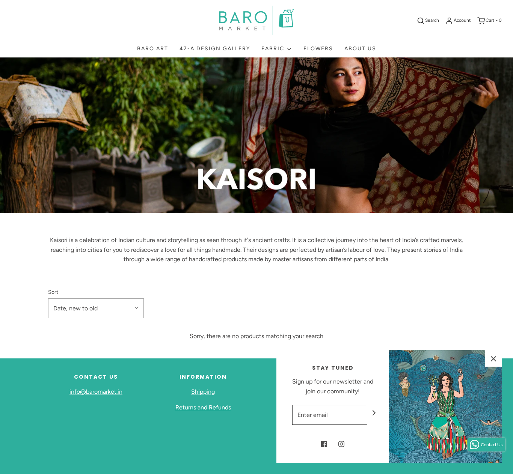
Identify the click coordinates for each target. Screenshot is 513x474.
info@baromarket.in (95, 391)
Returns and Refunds (203, 407)
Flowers (318, 48)
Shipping (203, 391)
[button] (96, 308)
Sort (53, 292)
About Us (360, 48)
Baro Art (152, 48)
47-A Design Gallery (215, 48)
